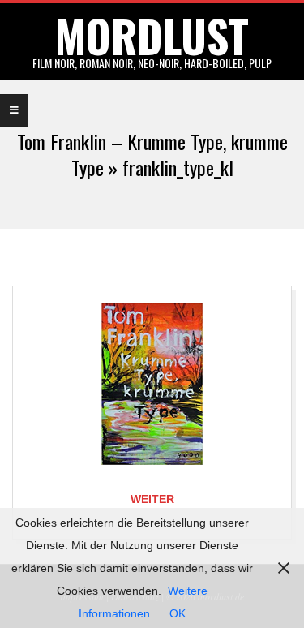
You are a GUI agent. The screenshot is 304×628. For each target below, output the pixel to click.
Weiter (152, 499)
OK (177, 613)
